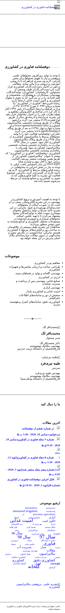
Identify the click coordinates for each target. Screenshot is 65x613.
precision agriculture (44, 514)
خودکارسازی (33, 530)
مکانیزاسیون (47, 553)
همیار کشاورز (25, 554)
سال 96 (17, 533)
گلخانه (34, 566)
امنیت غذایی (21, 520)
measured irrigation (25, 511)
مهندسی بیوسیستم (30, 551)
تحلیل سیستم (50, 527)
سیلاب (29, 540)
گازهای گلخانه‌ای (19, 564)
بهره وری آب (37, 524)
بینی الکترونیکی (17, 524)
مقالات (50, 550)
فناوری (49, 543)
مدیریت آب (24, 547)
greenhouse (50, 508)
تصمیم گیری (31, 527)
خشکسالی (51, 530)
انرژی (53, 524)
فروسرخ (14, 540)
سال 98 (24, 537)
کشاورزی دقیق (44, 560)
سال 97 (47, 536)
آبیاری (52, 517)
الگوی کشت (48, 521)
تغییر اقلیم (13, 527)
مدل (43, 547)
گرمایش (52, 567)
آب (23, 514)
